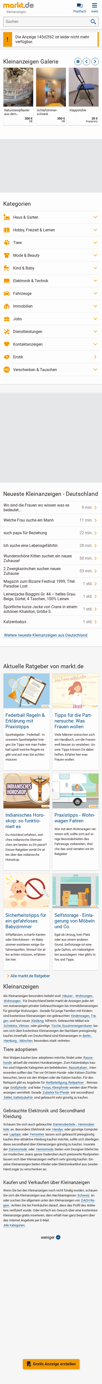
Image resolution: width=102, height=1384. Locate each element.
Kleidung (37, 1021)
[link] (18, 96)
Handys (57, 1129)
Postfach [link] (79, 11)
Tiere (17, 242)
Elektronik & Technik (30, 280)
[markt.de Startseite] (18, 5)
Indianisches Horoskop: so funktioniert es (25, 820)
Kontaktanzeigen (28, 344)
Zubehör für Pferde (56, 1092)
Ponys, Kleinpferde (55, 1087)
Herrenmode (44, 1149)
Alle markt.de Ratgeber (30, 976)
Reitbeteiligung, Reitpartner (65, 1082)
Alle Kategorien (14, 1225)
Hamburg (10, 1041)
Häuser (67, 996)
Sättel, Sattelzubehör (18, 1097)
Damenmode (18, 1149)
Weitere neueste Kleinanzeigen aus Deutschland (45, 635)
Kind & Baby (23, 268)
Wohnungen (84, 996)
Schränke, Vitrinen (16, 1026)
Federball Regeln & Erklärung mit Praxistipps (25, 720)
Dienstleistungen (27, 331)
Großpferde (18, 1087)
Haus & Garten (25, 217)
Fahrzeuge (22, 293)
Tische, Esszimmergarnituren (71, 1026)
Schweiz (83, 1195)
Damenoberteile (64, 1124)
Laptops (15, 1134)
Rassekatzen (78, 1067)
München (26, 1041)
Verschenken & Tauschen (35, 369)
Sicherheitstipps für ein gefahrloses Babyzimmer (25, 920)
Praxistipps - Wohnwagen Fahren (74, 818)
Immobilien (23, 306)
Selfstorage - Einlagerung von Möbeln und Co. (74, 920)
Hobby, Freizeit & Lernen (34, 230)
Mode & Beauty (26, 255)
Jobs (17, 319)
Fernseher (37, 1134)
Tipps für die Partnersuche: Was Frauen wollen (73, 720)
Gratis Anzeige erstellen (54, 1364)
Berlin (87, 1036)
